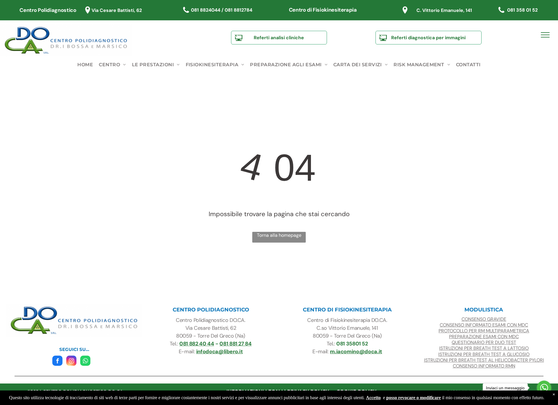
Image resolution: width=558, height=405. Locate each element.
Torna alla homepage (279, 235)
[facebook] (57, 361)
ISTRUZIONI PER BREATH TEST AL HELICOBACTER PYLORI (484, 360)
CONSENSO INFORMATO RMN (484, 366)
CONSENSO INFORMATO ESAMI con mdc (484, 325)
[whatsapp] (85, 361)
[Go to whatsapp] (544, 388)
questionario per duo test (484, 342)
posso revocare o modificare (413, 397)
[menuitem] (85, 65)
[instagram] (71, 361)
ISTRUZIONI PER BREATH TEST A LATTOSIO (484, 348)
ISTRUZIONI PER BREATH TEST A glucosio (484, 354)
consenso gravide (484, 319)
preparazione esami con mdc (484, 337)
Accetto (373, 397)
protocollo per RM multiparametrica (484, 331)
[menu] (545, 34)
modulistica (483, 310)
